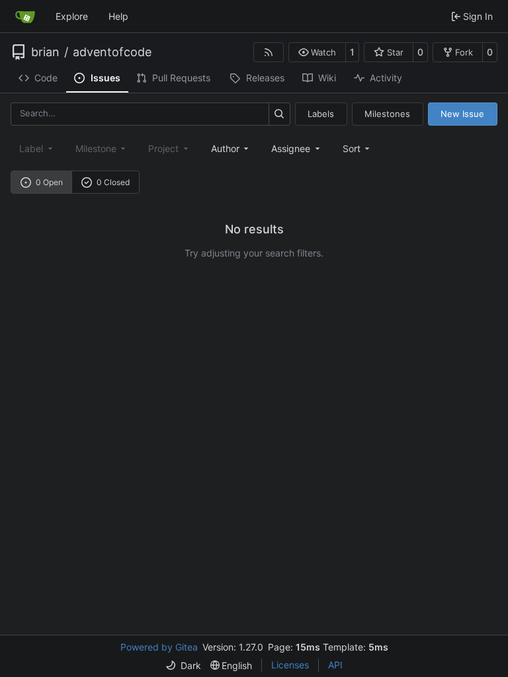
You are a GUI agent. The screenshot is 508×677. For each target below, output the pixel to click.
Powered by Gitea (159, 647)
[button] (317, 52)
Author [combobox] (225, 148)
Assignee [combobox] (290, 148)
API (335, 664)
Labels (321, 113)
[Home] (25, 16)
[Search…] (279, 114)
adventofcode (112, 52)
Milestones (387, 113)
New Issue (462, 113)
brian (45, 52)
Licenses (290, 664)
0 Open (49, 182)
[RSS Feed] (268, 52)
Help (118, 16)
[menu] (357, 148)
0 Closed (113, 182)
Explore (72, 16)
